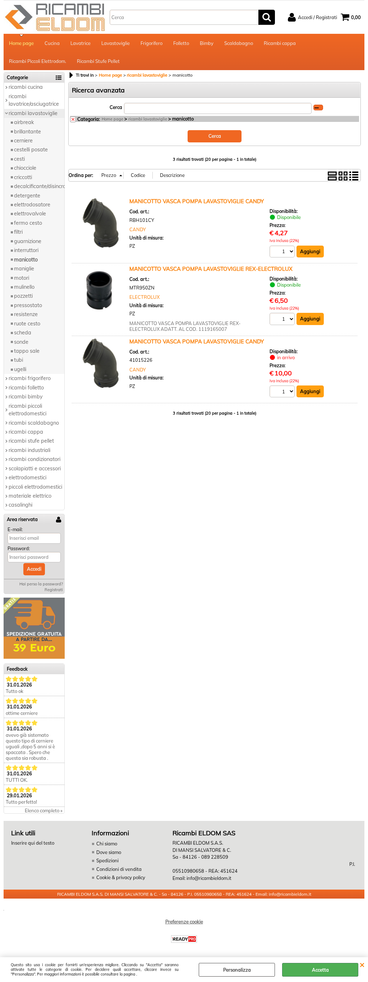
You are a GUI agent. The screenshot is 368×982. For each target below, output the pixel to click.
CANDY (137, 229)
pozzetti (23, 296)
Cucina (52, 43)
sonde (21, 342)
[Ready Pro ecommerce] (184, 939)
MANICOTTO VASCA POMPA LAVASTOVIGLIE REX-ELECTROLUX (211, 268)
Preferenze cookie (184, 921)
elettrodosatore (32, 204)
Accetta (320, 970)
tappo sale (27, 351)
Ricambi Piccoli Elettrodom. (37, 61)
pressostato (28, 305)
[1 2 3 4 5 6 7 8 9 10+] (283, 253)
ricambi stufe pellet (31, 441)
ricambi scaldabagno (34, 423)
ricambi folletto (26, 387)
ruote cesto (27, 323)
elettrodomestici (27, 477)
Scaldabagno (238, 43)
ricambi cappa (26, 432)
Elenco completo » (44, 810)
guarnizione (27, 241)
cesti (19, 159)
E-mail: (15, 529)
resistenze (26, 314)
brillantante (27, 131)
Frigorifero (151, 43)
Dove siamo (108, 852)
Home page (21, 43)
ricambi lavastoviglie (33, 113)
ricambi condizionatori (34, 459)
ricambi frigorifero (30, 378)
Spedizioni (107, 860)
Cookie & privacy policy (120, 877)
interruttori (26, 250)
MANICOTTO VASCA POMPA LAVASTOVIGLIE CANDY (196, 201)
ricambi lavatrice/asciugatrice (34, 100)
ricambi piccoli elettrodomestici (27, 410)
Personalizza (237, 970)
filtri (18, 232)
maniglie (24, 268)
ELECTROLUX (144, 297)
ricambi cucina (26, 87)
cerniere (23, 140)
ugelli (20, 369)
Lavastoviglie (115, 43)
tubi (18, 360)
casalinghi (20, 505)
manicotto (26, 259)
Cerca (116, 107)
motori (21, 278)
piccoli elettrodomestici (35, 487)
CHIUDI (362, 964)
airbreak (24, 122)
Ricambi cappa (280, 43)
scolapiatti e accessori (35, 468)
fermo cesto (28, 223)
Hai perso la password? (41, 583)
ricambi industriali (29, 450)
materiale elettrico (30, 496)
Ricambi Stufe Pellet (98, 61)
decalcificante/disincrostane (39, 186)
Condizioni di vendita (119, 869)
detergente (27, 195)
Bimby (206, 43)
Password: (19, 548)
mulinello (24, 287)
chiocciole (25, 168)
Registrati (54, 589)
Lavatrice (80, 43)
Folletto (181, 43)
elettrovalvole (30, 213)
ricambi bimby (26, 396)
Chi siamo (106, 843)
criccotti (23, 177)
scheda (22, 332)
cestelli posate (31, 149)
